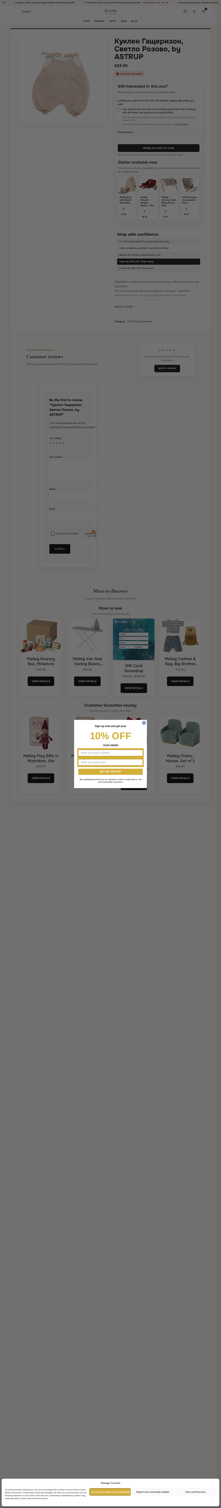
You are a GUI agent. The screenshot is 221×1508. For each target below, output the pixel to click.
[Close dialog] (144, 722)
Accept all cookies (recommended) (110, 1492)
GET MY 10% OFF (110, 771)
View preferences (195, 1492)
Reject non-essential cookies (152, 1492)
